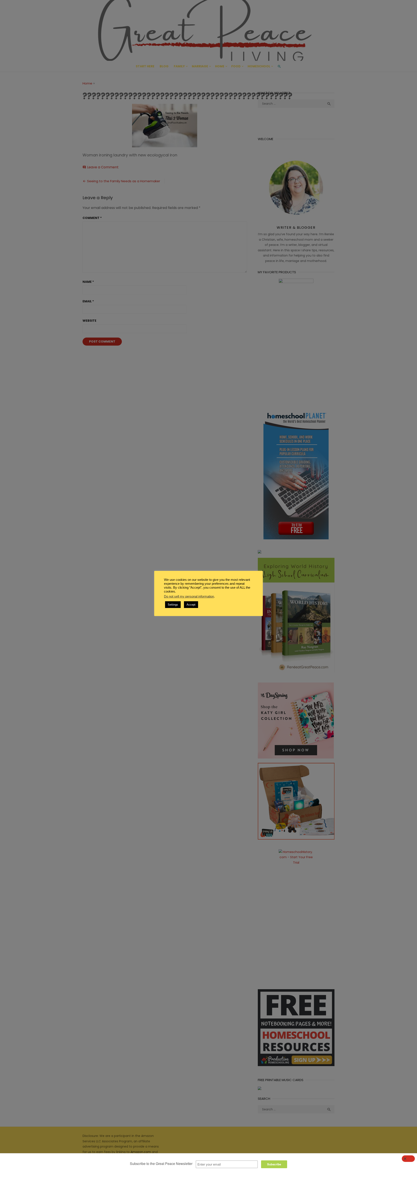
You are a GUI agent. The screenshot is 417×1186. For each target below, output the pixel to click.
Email (88, 301)
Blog (164, 66)
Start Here (145, 66)
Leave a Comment (103, 167)
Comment (92, 218)
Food (236, 66)
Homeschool (259, 66)
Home (219, 66)
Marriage (200, 66)
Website (89, 320)
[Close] (408, 1158)
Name (88, 282)
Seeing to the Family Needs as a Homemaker (123, 181)
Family (179, 66)
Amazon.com (141, 1152)
